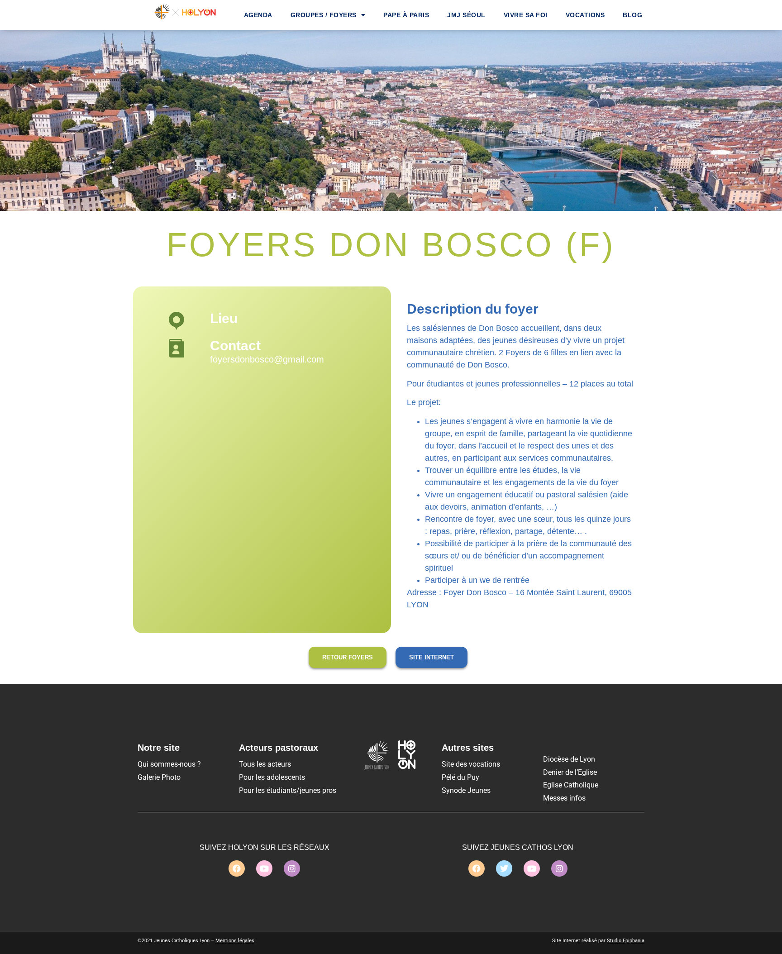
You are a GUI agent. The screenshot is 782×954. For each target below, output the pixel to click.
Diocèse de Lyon (569, 759)
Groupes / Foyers (324, 15)
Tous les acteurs (265, 764)
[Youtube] (264, 868)
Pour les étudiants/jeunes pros (287, 790)
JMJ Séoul (466, 15)
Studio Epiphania (625, 941)
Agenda (258, 15)
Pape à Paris (406, 15)
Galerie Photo (159, 777)
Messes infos (564, 798)
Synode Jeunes (466, 790)
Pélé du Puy (460, 777)
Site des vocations (471, 764)
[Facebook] (237, 868)
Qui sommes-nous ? (169, 764)
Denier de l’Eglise (570, 772)
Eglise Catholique (570, 785)
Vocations (585, 15)
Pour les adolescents (272, 777)
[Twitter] (504, 868)
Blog (632, 15)
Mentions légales (234, 941)
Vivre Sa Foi (526, 15)
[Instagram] (292, 868)
